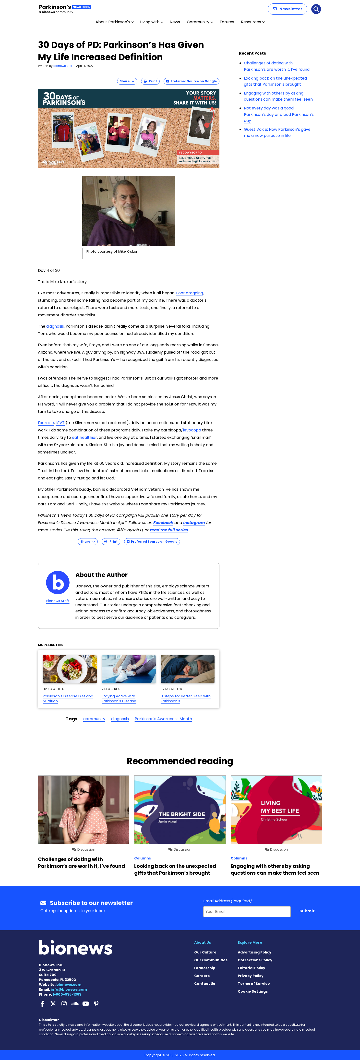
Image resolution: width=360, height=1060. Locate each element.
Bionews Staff (63, 66)
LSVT (60, 423)
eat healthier (84, 437)
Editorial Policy (251, 967)
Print (152, 81)
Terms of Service (254, 983)
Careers (202, 975)
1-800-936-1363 (67, 994)
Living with (149, 22)
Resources (251, 22)
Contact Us (204, 983)
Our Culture (205, 952)
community (94, 719)
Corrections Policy (255, 960)
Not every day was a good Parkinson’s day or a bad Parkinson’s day (279, 114)
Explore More (250, 942)
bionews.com (68, 984)
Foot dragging (189, 293)
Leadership (204, 967)
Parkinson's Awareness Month (163, 719)
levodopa (192, 430)
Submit (307, 911)
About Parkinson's (113, 22)
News (175, 22)
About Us (202, 942)
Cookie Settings (253, 991)
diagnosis (55, 326)
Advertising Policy (254, 952)
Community (198, 22)
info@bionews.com (69, 989)
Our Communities (211, 960)
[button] (287, 9)
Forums (227, 22)
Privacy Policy (251, 975)
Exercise (46, 423)
